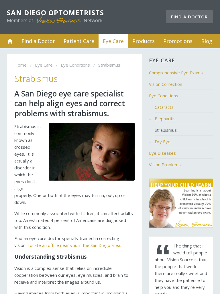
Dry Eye (162, 141)
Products (143, 41)
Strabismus (166, 130)
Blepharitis (165, 118)
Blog (206, 41)
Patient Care (79, 41)
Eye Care (113, 41)
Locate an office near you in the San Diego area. (74, 245)
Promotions (177, 41)
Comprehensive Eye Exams (176, 73)
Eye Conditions (75, 65)
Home (10, 41)
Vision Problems (165, 164)
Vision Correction (165, 84)
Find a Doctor (189, 17)
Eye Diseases (162, 153)
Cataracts (164, 107)
